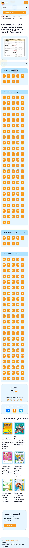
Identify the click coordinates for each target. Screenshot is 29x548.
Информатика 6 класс (16, 16)
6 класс (8, 16)
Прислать (9, 525)
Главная (3, 16)
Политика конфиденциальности (10, 540)
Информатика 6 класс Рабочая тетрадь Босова (12, 18)
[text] (21, 400)
